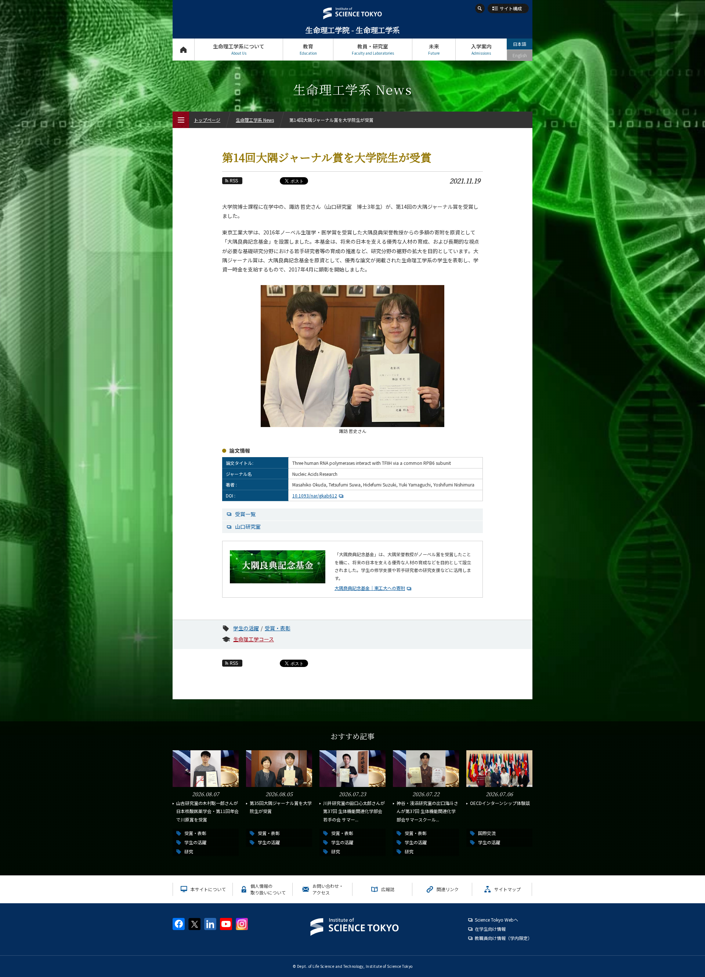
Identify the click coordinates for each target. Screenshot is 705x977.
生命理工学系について (238, 49)
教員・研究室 (373, 49)
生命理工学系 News (255, 120)
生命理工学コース (253, 639)
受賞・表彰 (277, 628)
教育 (308, 49)
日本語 (519, 44)
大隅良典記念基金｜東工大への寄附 (370, 588)
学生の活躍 (246, 628)
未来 (434, 49)
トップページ (183, 50)
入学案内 (481, 49)
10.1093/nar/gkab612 (314, 495)
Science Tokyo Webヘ (496, 919)
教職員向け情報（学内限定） (503, 938)
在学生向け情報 (490, 929)
